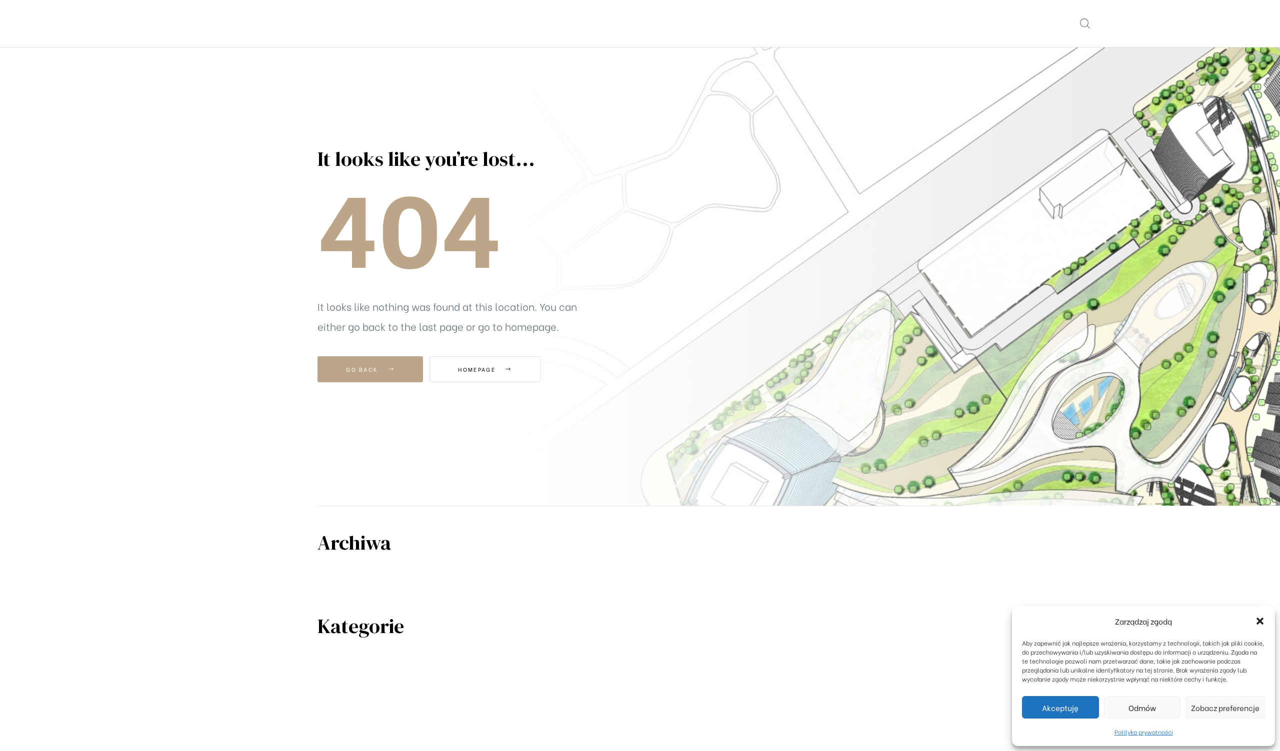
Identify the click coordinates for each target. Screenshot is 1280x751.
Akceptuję (1060, 707)
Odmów (1142, 707)
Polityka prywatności (1143, 732)
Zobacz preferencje (1225, 707)
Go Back (363, 369)
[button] (1260, 621)
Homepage (478, 369)
